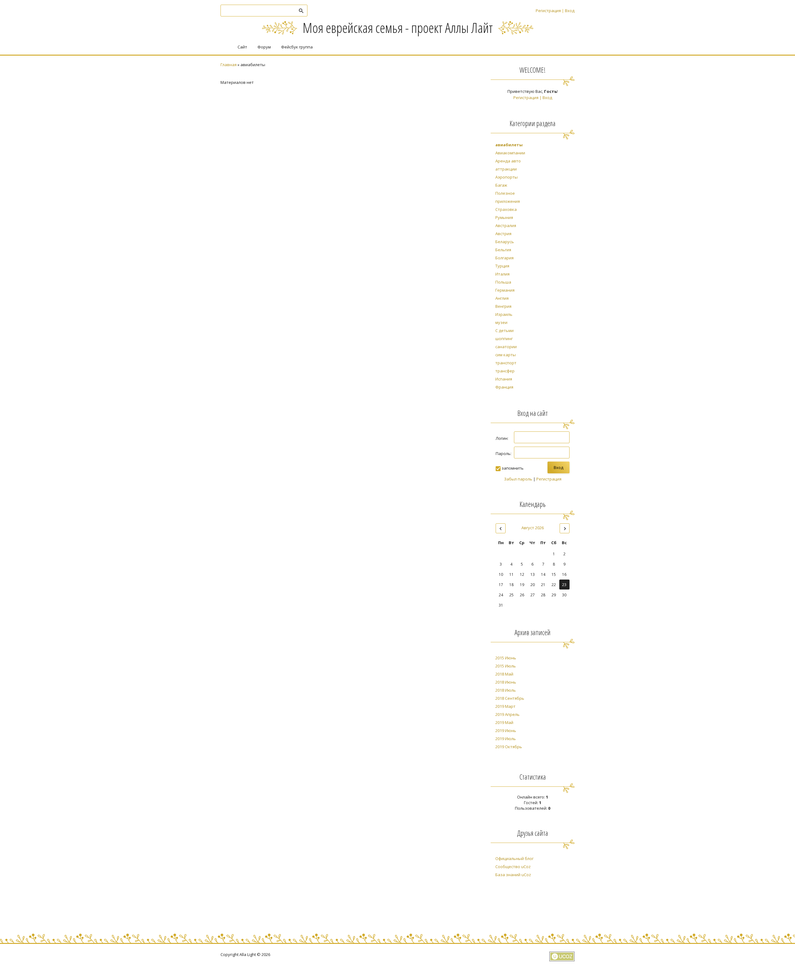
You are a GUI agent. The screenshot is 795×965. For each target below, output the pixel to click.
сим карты (505, 354)
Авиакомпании (510, 153)
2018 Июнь (505, 682)
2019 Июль (505, 738)
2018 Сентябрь (509, 698)
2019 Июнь (505, 730)
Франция (504, 387)
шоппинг (504, 338)
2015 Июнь (505, 658)
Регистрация (548, 10)
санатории (506, 346)
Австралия (505, 225)
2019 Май (504, 722)
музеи (501, 322)
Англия (502, 298)
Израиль (503, 314)
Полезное (505, 193)
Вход (570, 10)
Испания (503, 379)
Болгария (504, 258)
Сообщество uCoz (513, 866)
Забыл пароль (518, 479)
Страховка (506, 209)
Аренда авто (508, 161)
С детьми (504, 330)
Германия (505, 290)
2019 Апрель (507, 714)
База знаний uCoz (513, 874)
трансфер (505, 371)
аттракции (506, 169)
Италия (502, 274)
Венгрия (503, 306)
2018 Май (504, 674)
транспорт (505, 363)
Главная (228, 64)
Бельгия (503, 250)
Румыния (504, 217)
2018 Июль (505, 690)
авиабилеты (509, 145)
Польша (503, 282)
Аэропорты (506, 177)
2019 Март (505, 706)
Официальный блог (514, 858)
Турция (502, 266)
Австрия (503, 233)
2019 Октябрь (508, 746)
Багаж (501, 185)
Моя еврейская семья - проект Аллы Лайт (397, 27)
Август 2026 (532, 527)
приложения (507, 201)
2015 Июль (505, 666)
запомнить (513, 468)
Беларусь (504, 241)
